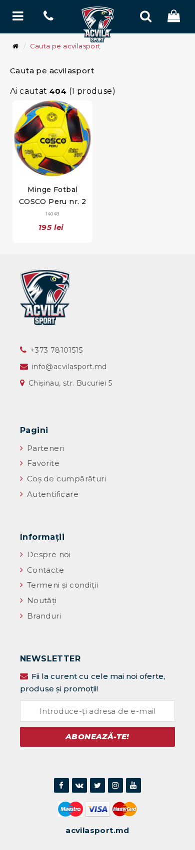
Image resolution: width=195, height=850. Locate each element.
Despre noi (47, 554)
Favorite (42, 463)
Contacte (44, 570)
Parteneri (44, 448)
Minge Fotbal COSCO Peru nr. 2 (52, 200)
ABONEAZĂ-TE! (98, 736)
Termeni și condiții (61, 585)
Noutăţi (40, 600)
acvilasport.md (98, 830)
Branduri (42, 616)
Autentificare (51, 494)
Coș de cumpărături (65, 478)
